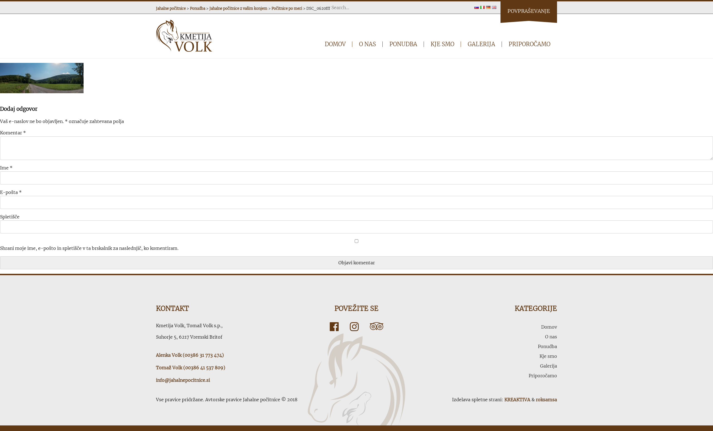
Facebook (334, 326)
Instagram (354, 326)
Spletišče (9, 217)
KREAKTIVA (517, 399)
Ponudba (403, 44)
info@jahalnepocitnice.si (183, 380)
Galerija (481, 44)
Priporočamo (529, 44)
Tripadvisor (376, 326)
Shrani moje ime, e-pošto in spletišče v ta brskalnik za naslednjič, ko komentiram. (89, 248)
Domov (335, 44)
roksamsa (546, 399)
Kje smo (442, 44)
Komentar (13, 133)
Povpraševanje (528, 11)
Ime (6, 168)
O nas (367, 44)
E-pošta (11, 192)
